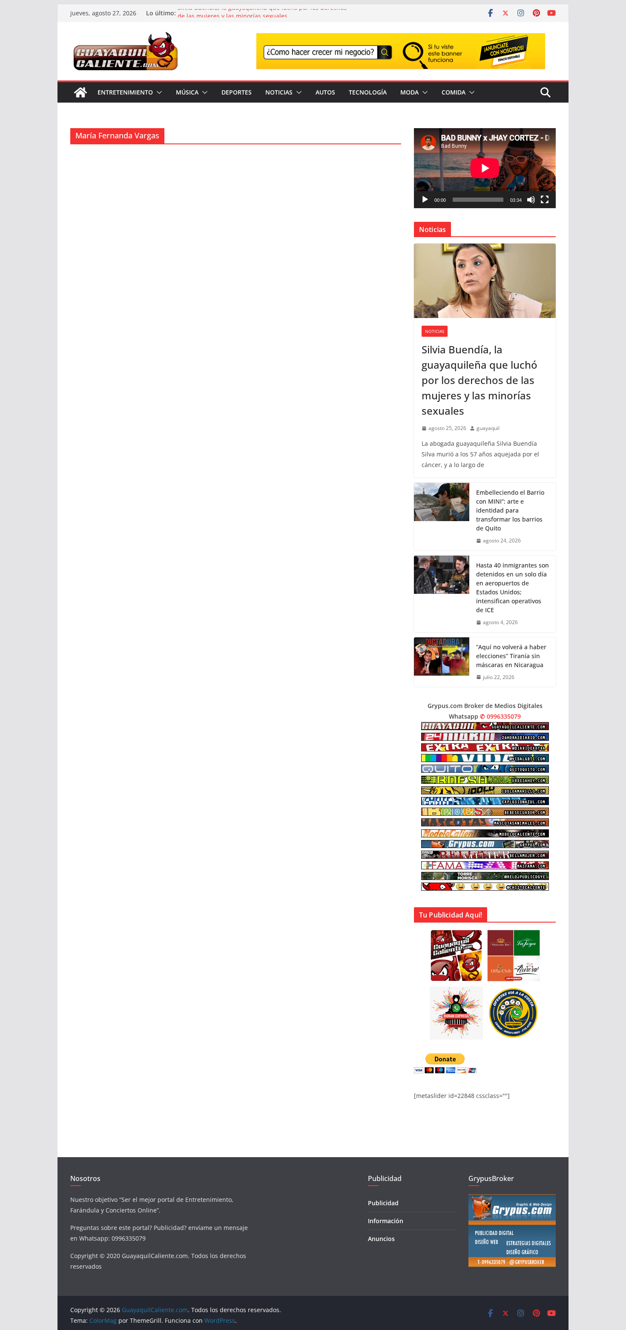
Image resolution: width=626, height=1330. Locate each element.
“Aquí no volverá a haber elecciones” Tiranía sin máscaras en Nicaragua (511, 656)
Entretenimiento (125, 92)
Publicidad (383, 1203)
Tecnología (368, 92)
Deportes (236, 92)
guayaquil (488, 428)
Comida (453, 92)
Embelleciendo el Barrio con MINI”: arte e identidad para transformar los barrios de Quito (510, 510)
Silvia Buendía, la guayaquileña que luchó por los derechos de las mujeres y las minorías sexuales (262, 17)
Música (187, 92)
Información (385, 1221)
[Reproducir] (425, 199)
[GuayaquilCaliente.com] (80, 92)
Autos (325, 92)
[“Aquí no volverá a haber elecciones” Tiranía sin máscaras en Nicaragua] (441, 662)
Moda (409, 92)
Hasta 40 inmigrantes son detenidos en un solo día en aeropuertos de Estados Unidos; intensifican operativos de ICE (512, 587)
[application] (485, 168)
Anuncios (381, 1239)
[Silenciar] (531, 199)
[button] (157, 92)
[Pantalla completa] (544, 199)
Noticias (279, 92)
